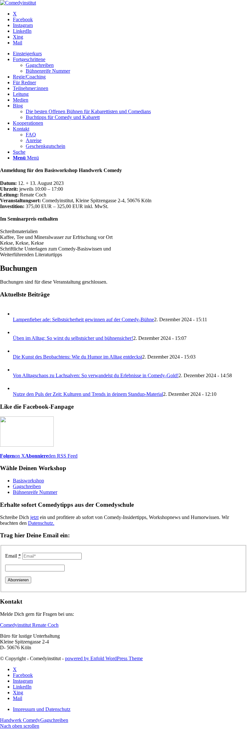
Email (13, 556)
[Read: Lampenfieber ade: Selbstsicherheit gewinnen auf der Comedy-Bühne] (18, 313)
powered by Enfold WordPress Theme (104, 658)
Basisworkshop (28, 480)
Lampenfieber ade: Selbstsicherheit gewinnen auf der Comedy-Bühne (83, 319)
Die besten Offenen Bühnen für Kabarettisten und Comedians (88, 111)
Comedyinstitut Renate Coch (29, 625)
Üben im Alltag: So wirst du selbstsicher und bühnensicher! (73, 338)
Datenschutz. (41, 523)
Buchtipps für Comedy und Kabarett (63, 117)
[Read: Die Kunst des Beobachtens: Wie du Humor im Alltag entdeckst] (18, 351)
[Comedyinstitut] (18, 2)
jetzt (34, 517)
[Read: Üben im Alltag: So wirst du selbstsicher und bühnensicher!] (18, 332)
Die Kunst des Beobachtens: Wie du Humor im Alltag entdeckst (77, 357)
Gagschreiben (27, 486)
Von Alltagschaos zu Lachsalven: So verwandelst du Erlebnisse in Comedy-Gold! (95, 375)
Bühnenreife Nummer (35, 492)
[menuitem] (130, 54)
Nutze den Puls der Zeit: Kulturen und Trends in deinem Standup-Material (88, 394)
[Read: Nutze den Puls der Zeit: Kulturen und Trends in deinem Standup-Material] (18, 388)
